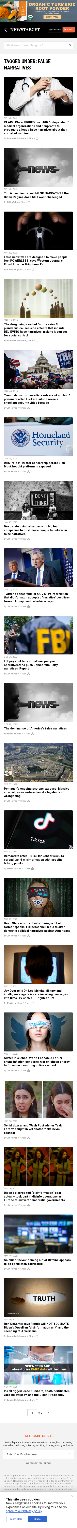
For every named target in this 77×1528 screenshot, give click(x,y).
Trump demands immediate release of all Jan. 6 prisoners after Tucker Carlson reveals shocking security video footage (37, 399)
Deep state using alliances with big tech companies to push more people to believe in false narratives (35, 530)
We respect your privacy (38, 1463)
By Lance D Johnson (15, 138)
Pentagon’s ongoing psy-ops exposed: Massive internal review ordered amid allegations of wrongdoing (36, 792)
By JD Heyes (10, 408)
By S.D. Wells (11, 202)
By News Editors (12, 733)
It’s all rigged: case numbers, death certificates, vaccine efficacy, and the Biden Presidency (37, 1393)
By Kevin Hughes (13, 269)
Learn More (16, 1519)
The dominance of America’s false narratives (35, 728)
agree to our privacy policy (24, 1511)
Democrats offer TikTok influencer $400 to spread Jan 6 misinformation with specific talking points (34, 859)
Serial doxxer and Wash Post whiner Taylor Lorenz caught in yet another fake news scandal (34, 1129)
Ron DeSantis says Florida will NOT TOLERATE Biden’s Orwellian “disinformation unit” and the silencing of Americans (36, 1327)
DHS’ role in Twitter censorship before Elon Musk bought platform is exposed (34, 464)
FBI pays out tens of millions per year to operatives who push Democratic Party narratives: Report (31, 664)
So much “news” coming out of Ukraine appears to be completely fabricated (37, 1262)
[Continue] (69, 1454)
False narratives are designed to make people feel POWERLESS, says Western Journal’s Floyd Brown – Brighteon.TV (36, 260)
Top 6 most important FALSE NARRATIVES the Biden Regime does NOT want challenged (36, 195)
